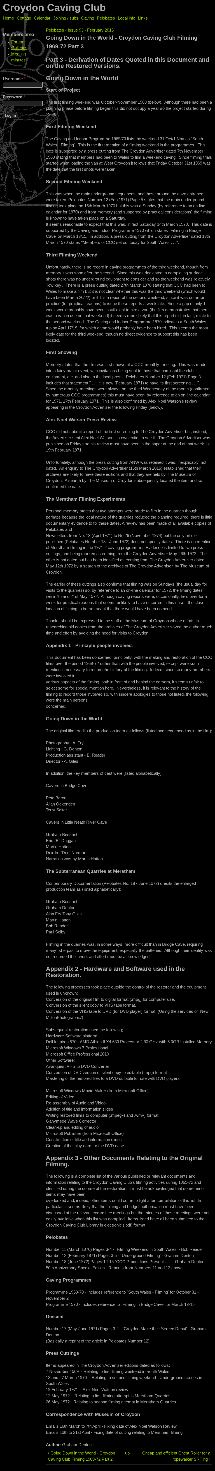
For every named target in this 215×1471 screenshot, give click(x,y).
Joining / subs (65, 18)
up (127, 1453)
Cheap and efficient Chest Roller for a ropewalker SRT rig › (176, 1456)
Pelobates (106, 18)
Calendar (42, 18)
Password (14, 97)
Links (143, 18)
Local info (126, 18)
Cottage (24, 18)
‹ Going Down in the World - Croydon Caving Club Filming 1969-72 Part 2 (81, 1456)
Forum (17, 42)
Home (8, 18)
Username (14, 79)
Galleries (19, 48)
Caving (87, 18)
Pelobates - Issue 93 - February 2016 (80, 30)
